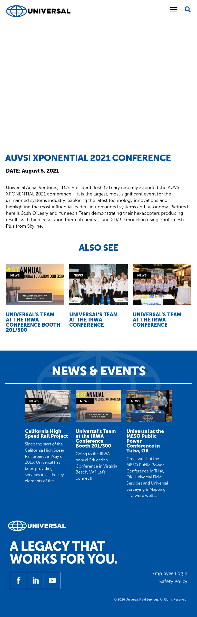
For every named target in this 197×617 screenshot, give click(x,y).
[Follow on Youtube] (52, 580)
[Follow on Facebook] (18, 580)
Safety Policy (173, 581)
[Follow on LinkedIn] (35, 580)
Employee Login (169, 573)
